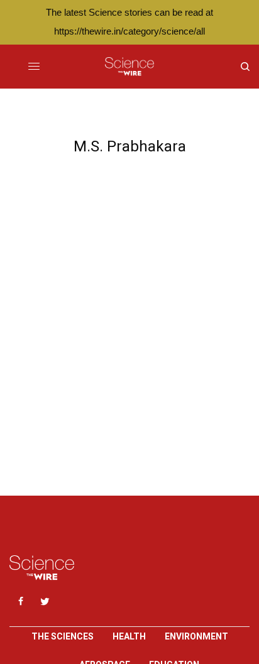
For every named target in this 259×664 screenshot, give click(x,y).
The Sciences (62, 636)
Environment (196, 636)
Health (129, 636)
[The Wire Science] (129, 66)
